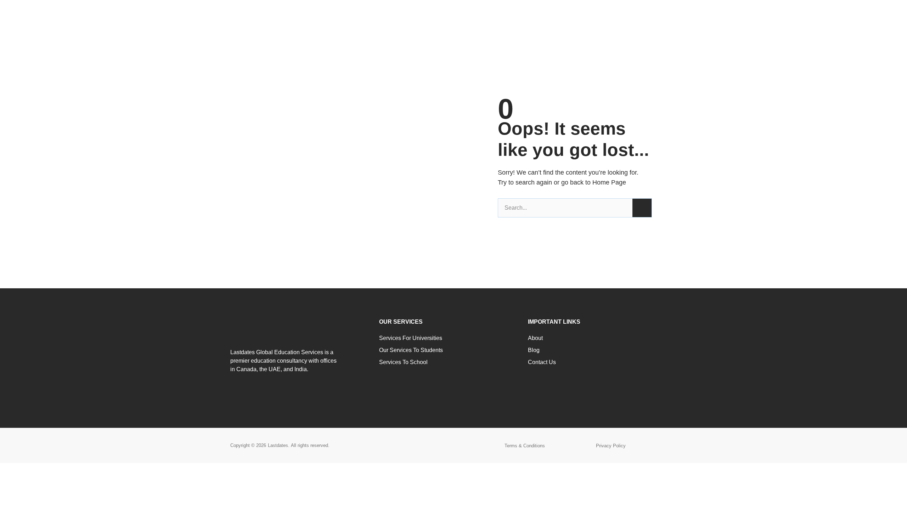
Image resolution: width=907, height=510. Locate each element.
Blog (534, 350)
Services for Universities (410, 338)
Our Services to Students (411, 350)
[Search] (642, 208)
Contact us (542, 362)
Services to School (403, 362)
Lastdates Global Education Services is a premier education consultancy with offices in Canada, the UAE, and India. (283, 360)
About (535, 338)
